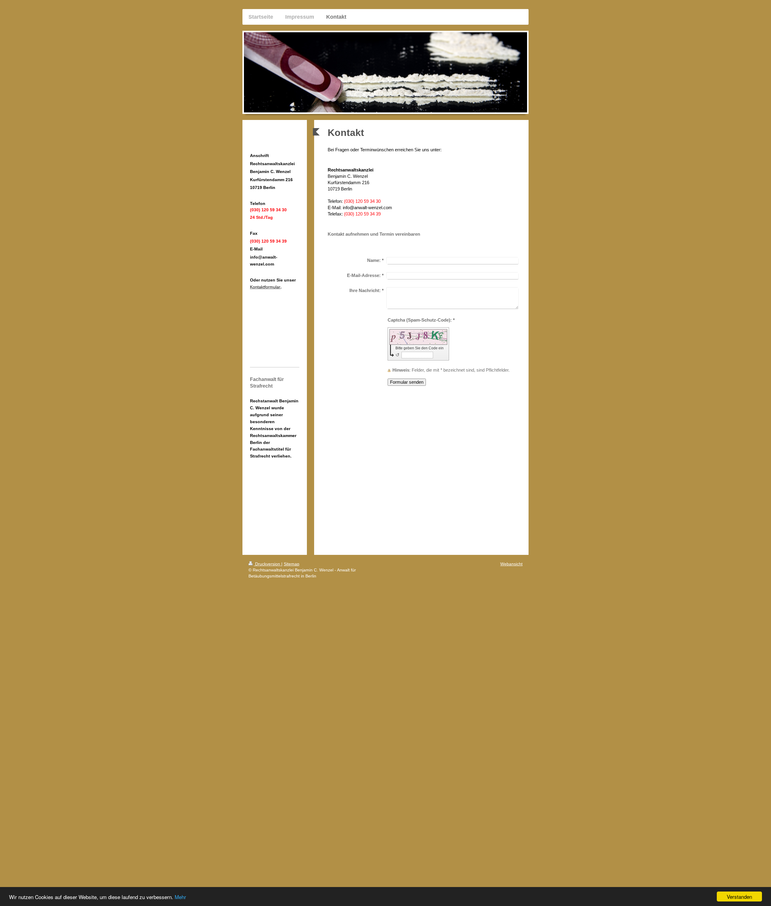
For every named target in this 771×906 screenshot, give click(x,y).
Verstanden (739, 896)
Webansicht (511, 564)
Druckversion (267, 564)
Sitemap (291, 564)
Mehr (180, 897)
